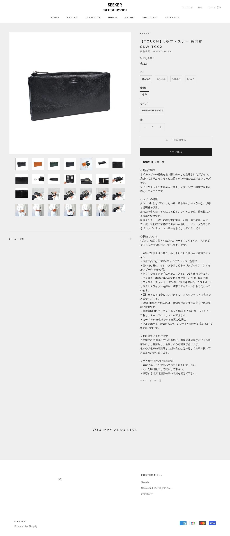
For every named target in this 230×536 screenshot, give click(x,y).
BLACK (146, 79)
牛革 (144, 95)
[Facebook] (151, 380)
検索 (200, 7)
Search (145, 482)
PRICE (112, 17)
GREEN (176, 79)
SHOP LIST (150, 17)
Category (93, 17)
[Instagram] (60, 479)
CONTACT (172, 17)
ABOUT (130, 17)
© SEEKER (21, 521)
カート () (214, 7)
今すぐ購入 (176, 152)
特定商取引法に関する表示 (156, 488)
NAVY (190, 79)
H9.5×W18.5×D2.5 (152, 110)
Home (55, 17)
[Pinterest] (160, 380)
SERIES (72, 17)
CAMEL (161, 79)
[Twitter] (155, 380)
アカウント (187, 7)
